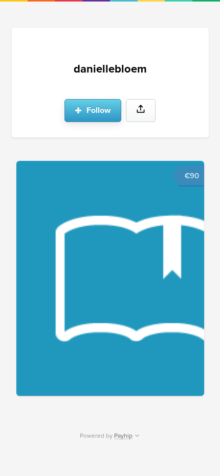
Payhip (123, 435)
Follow (97, 110)
